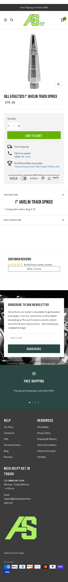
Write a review (34, 268)
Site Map (41, 457)
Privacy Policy (44, 433)
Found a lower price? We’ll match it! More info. (37, 166)
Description (11, 194)
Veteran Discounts (46, 451)
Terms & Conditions (47, 445)
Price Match (43, 427)
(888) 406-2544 (23, 156)
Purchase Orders (12, 445)
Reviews (8, 457)
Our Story (8, 427)
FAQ (6, 439)
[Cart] (62, 20)
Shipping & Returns (47, 439)
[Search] (11, 19)
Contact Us (9, 433)
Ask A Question (12, 219)
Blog (6, 451)
